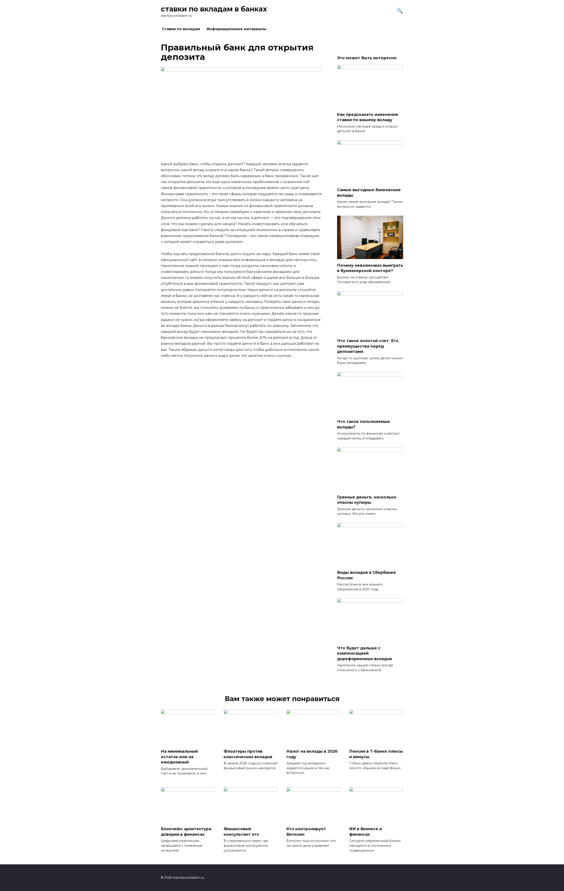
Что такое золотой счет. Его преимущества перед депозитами (368, 346)
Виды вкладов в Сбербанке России (366, 575)
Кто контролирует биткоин (306, 831)
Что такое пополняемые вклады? (363, 424)
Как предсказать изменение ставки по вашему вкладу (367, 117)
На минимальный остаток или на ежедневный (179, 756)
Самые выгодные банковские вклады (369, 192)
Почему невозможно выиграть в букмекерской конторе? (370, 268)
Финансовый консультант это (241, 831)
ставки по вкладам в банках (214, 9)
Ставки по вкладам (181, 29)
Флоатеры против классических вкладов (248, 754)
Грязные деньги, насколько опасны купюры (366, 500)
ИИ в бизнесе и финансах (365, 831)
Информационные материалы (236, 29)
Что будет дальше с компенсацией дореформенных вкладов (364, 653)
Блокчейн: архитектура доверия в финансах (186, 831)
